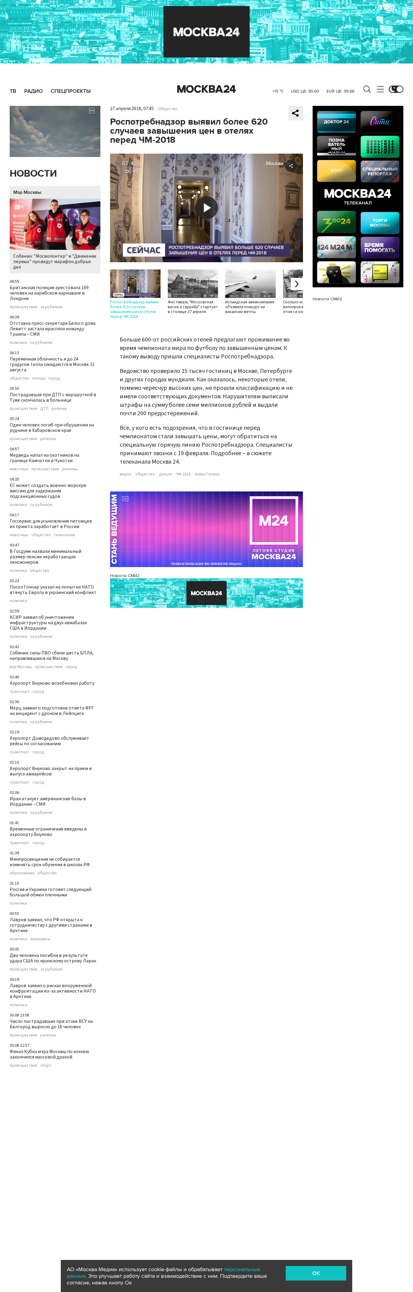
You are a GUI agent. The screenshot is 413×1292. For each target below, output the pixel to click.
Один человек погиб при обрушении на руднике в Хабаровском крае (52, 428)
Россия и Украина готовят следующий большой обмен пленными (50, 892)
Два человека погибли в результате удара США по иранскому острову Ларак (53, 958)
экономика (40, 939)
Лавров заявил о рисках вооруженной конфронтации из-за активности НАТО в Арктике (53, 991)
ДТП (44, 408)
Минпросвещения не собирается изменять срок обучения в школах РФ (50, 862)
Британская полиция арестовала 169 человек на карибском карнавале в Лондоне (49, 293)
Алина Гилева (207, 474)
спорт (45, 1065)
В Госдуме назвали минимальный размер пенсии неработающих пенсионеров (45, 557)
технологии (64, 535)
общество (19, 378)
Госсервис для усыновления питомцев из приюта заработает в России (51, 524)
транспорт (20, 692)
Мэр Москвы (27, 192)
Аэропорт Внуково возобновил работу (52, 683)
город (54, 378)
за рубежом (51, 307)
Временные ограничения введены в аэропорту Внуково (48, 832)
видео (126, 474)
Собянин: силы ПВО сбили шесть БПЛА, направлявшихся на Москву (52, 656)
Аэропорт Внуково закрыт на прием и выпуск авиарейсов (51, 771)
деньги (165, 474)
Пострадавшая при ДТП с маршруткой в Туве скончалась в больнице (53, 397)
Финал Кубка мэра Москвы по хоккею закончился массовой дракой (49, 1054)
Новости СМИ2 (124, 575)
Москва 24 (206, 89)
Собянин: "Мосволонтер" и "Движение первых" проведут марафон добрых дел (54, 261)
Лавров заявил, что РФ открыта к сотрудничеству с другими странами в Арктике (51, 925)
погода (38, 378)
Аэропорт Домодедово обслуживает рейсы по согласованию (49, 741)
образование (22, 873)
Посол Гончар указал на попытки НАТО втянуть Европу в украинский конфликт (53, 590)
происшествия (23, 307)
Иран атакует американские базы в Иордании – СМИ (48, 801)
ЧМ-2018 (183, 474)
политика (18, 343)
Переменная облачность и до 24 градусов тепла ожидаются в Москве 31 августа (52, 364)
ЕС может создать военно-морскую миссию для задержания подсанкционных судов (48, 491)
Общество (168, 109)
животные (19, 469)
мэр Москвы (21, 667)
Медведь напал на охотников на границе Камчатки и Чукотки (44, 458)
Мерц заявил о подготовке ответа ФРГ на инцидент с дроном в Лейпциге (52, 711)
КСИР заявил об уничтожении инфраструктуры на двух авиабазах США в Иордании (48, 622)
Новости (33, 174)
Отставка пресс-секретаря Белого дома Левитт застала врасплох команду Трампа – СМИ (53, 329)
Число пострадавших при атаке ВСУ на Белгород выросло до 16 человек (51, 1024)
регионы (59, 408)
